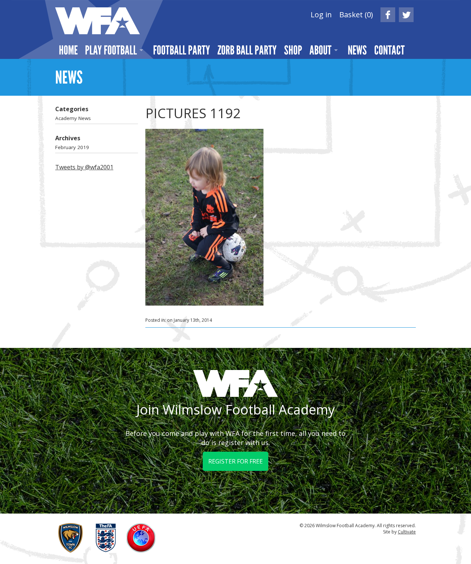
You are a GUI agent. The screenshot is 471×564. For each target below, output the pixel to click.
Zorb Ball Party (247, 50)
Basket (356, 15)
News (357, 50)
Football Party (181, 50)
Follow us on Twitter (406, 14)
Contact (389, 50)
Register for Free (235, 461)
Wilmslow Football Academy (97, 20)
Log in (321, 15)
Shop (293, 50)
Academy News (73, 118)
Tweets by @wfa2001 (84, 167)
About (320, 50)
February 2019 (72, 147)
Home (68, 50)
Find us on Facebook (387, 14)
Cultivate (407, 532)
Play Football (111, 50)
